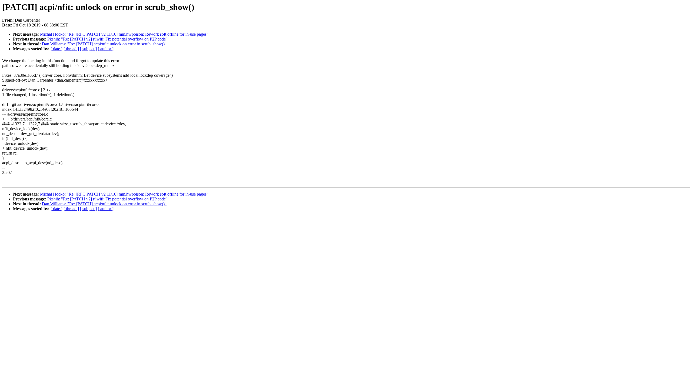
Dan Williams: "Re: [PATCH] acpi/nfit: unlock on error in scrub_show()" (104, 44)
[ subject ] (88, 48)
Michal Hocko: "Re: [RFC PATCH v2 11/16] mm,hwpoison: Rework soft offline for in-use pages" (124, 34)
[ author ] (106, 48)
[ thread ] (71, 48)
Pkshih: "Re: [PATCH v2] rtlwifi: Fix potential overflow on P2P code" (107, 39)
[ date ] (56, 48)
